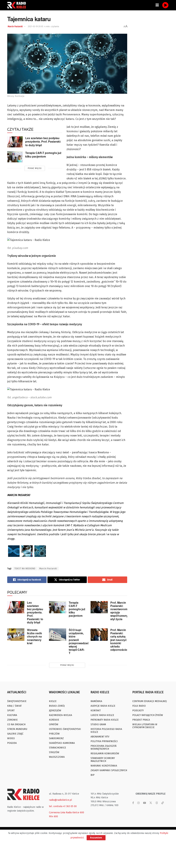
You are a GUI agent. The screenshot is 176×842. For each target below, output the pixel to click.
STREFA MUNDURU (17, 729)
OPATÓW (53, 724)
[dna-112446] (14, 551)
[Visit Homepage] (17, 5)
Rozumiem (96, 837)
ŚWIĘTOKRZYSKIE (16, 701)
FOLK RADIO (139, 705)
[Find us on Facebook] (133, 803)
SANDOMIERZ (56, 738)
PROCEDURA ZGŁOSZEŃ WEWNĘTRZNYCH (104, 747)
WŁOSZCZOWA (57, 756)
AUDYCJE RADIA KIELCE (103, 705)
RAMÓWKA (96, 701)
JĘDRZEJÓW (55, 710)
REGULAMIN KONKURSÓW (105, 753)
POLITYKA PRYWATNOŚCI (104, 741)
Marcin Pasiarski (15, 26)
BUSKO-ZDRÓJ (57, 705)
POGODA (12, 743)
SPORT (11, 710)
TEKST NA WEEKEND (24, 568)
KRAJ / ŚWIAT (14, 705)
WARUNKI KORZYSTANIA (104, 765)
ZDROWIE (12, 719)
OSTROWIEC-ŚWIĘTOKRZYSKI (65, 729)
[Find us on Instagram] (138, 803)
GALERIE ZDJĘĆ (15, 733)
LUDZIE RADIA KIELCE (102, 715)
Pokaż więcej (35, 168)
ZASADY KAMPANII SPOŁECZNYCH (109, 770)
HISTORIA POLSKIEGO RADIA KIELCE (106, 730)
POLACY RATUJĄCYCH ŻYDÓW (147, 715)
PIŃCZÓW (54, 733)
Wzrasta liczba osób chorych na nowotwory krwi (34, 636)
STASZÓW (54, 752)
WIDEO (11, 738)
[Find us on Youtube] (144, 803)
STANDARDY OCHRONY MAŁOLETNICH (103, 760)
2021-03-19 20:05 (35, 26)
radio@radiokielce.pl (60, 799)
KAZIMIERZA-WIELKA (60, 715)
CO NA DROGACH (16, 724)
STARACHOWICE (57, 747)
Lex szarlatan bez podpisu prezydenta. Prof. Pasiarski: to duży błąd (43, 141)
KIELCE (53, 701)
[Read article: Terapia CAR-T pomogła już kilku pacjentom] (15, 156)
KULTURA (12, 715)
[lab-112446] (27, 551)
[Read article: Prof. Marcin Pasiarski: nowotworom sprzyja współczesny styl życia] (99, 607)
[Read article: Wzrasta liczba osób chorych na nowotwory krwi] (15, 634)
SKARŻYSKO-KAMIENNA (62, 743)
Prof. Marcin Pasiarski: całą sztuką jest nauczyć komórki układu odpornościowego (122, 640)
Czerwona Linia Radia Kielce (64, 812)
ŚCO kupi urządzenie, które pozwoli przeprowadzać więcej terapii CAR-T (79, 641)
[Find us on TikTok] (162, 803)
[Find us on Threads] (157, 803)
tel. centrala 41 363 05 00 (63, 806)
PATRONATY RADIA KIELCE (105, 719)
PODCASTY (138, 710)
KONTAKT (96, 710)
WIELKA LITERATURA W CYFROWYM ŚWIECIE (144, 726)
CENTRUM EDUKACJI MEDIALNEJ (149, 701)
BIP (93, 775)
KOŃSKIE (54, 719)
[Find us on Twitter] (150, 803)
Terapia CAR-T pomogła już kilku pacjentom (43, 154)
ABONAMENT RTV (100, 736)
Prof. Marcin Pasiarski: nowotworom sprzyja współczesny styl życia (119, 611)
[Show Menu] (157, 5)
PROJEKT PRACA (141, 719)
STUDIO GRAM (98, 724)
